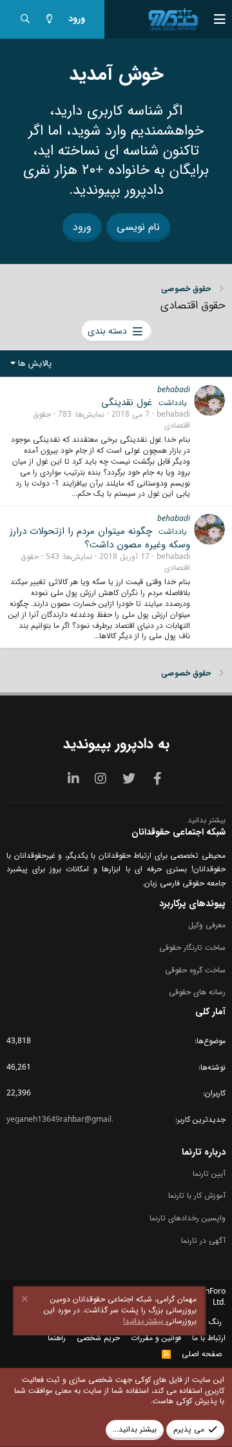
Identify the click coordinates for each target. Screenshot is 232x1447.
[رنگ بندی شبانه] (49, 19)
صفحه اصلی (202, 1354)
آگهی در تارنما (203, 1240)
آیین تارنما (209, 1174)
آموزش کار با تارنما (197, 1195)
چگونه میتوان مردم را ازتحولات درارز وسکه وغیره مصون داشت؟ (100, 538)
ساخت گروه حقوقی (195, 970)
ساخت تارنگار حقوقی (192, 947)
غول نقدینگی (126, 402)
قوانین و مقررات (156, 1338)
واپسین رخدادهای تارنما (188, 1218)
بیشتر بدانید (207, 820)
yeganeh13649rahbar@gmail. (59, 1119)
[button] (213, 19)
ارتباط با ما (209, 1338)
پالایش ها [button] (35, 363)
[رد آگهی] (26, 1300)
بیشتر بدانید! (144, 1321)
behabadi (173, 390)
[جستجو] (25, 19)
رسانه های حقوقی (197, 992)
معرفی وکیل (207, 925)
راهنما (57, 1338)
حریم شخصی (98, 1338)
